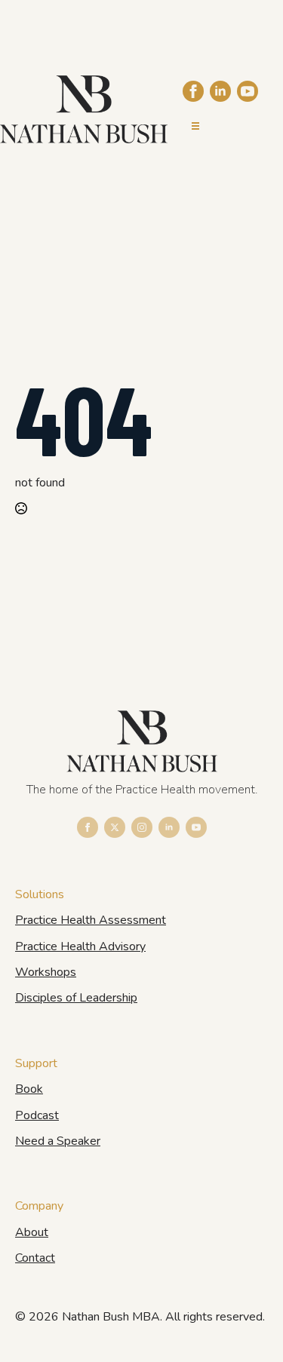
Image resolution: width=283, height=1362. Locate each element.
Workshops (45, 972)
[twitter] (114, 827)
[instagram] (141, 827)
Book (29, 1089)
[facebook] (193, 91)
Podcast (37, 1115)
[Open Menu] (195, 126)
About (31, 1232)
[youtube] (247, 91)
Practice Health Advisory (80, 946)
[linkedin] (220, 91)
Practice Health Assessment (90, 920)
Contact (35, 1258)
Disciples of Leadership (76, 997)
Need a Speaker (57, 1141)
